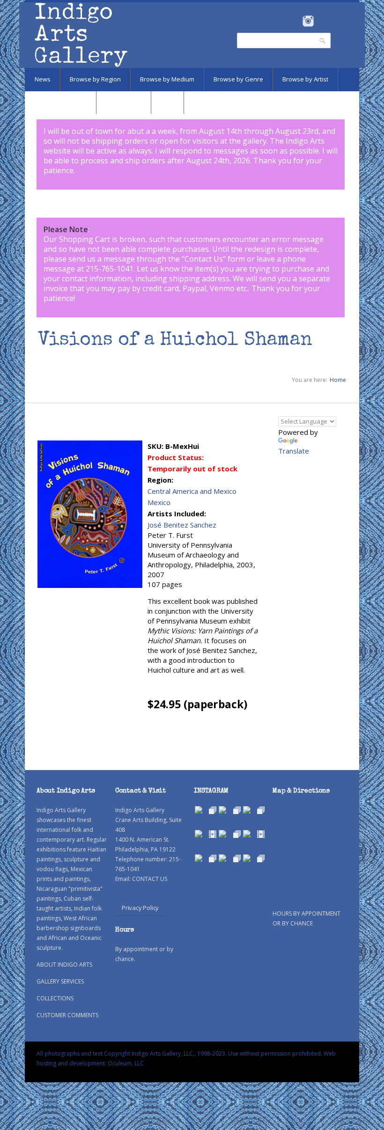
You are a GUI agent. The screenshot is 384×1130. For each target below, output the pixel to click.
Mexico (159, 502)
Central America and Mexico (192, 491)
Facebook (295, 21)
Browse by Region (95, 79)
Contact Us (204, 259)
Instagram (308, 21)
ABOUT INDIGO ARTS (64, 965)
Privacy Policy (140, 907)
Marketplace (123, 102)
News (43, 79)
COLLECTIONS (55, 998)
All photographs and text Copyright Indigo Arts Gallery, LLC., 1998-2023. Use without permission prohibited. (179, 1053)
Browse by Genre (238, 79)
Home (338, 380)
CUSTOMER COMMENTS (67, 1015)
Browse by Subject (60, 102)
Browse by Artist (305, 79)
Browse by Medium (167, 79)
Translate (293, 450)
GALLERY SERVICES (60, 981)
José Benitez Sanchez (182, 524)
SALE (167, 102)
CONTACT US (149, 879)
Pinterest (322, 21)
